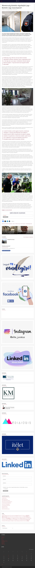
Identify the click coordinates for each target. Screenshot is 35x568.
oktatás (8, 519)
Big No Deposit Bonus (5, 499)
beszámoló (9, 515)
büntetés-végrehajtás (9, 223)
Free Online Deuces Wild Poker (6, 505)
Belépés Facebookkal (6, 250)
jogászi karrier (4, 518)
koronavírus (18, 518)
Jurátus (9, 518)
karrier (14, 518)
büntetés (3, 223)
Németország (18, 223)
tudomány (28, 519)
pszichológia (13, 519)
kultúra (21, 518)
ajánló (3, 515)
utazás (9, 520)
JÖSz (12, 518)
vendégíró (15, 520)
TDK (25, 519)
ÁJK (28, 520)
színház (19, 519)
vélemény (25, 520)
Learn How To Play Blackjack (6, 504)
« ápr (2, 564)
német (14, 223)
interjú (27, 517)
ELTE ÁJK (5, 517)
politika (10, 519)
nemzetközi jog (4, 519)
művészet (29, 518)
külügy (27, 518)
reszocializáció (23, 223)
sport (17, 519)
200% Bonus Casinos (5, 507)
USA (6, 520)
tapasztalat (22, 519)
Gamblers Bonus (4, 498)
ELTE (28, 515)
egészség (24, 515)
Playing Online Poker (4, 506)
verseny (18, 520)
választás (21, 520)
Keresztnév (4, 479)
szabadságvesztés (29, 223)
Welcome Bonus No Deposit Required (7, 501)
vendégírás (12, 520)
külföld (24, 518)
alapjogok (6, 515)
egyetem (17, 515)
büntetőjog (13, 515)
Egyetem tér (21, 515)
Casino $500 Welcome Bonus (6, 500)
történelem (3, 520)
